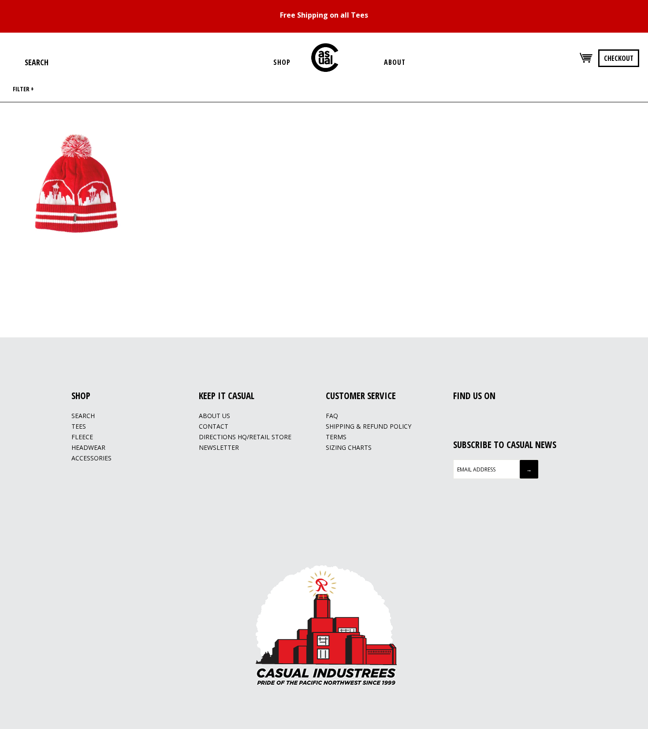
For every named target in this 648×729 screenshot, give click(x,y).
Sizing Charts (349, 447)
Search (83, 415)
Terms (336, 437)
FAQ (332, 415)
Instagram (469, 416)
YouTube (480, 416)
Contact (213, 426)
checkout (618, 58)
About (395, 62)
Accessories (91, 458)
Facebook (458, 416)
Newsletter (219, 447)
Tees (78, 426)
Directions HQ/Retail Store (245, 437)
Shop (281, 62)
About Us (214, 415)
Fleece (82, 437)
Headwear (88, 447)
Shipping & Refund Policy (368, 426)
